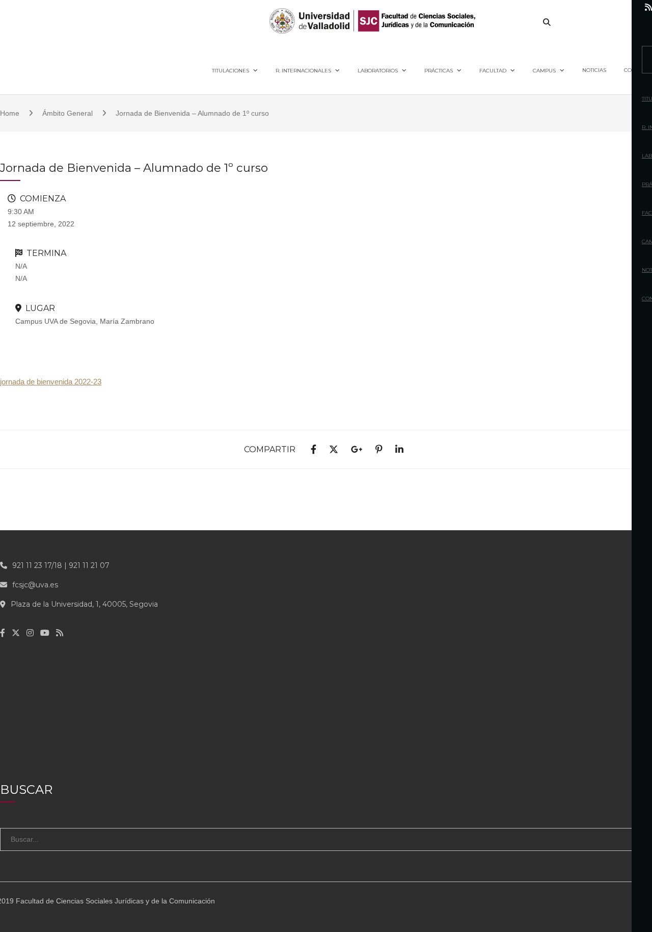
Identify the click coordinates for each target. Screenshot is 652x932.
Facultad (492, 70)
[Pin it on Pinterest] (379, 450)
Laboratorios (378, 70)
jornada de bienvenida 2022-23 (50, 381)
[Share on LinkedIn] (399, 450)
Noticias (594, 70)
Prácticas (438, 70)
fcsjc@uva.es (35, 584)
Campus (544, 70)
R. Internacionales (303, 70)
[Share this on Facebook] (313, 450)
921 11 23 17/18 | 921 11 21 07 (61, 565)
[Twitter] (582, 7)
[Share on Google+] (357, 450)
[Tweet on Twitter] (333, 450)
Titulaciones (230, 70)
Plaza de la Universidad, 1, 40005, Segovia (84, 604)
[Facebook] (560, 7)
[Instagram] (603, 7)
